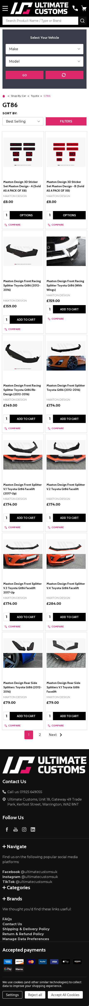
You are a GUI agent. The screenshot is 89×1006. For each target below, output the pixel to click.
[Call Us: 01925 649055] (75, 8)
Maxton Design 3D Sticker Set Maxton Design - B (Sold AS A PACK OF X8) (65, 186)
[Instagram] (24, 829)
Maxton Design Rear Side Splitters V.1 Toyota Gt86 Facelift (63, 687)
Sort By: (9, 113)
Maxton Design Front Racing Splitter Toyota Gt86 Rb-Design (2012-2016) (22, 390)
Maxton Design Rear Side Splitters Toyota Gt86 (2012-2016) (22, 687)
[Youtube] (15, 829)
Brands (14, 899)
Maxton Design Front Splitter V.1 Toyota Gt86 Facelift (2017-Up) (22, 489)
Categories (18, 887)
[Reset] (64, 75)
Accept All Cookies (65, 995)
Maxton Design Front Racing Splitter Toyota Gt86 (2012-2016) (22, 285)
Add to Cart (26, 319)
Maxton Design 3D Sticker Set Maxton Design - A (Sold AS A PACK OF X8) (22, 186)
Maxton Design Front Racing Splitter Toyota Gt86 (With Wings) (65, 285)
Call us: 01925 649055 (24, 792)
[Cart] (84, 8)
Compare (14, 224)
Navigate (16, 846)
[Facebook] (6, 829)
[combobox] (40, 21)
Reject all (35, 995)
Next (53, 735)
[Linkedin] (33, 829)
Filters (66, 121)
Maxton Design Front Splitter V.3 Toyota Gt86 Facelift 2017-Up (22, 588)
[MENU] (5, 8)
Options (26, 215)
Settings (12, 995)
